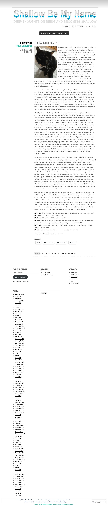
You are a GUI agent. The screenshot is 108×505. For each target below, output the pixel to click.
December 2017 (19, 366)
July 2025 (18, 296)
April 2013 (18, 470)
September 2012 (20, 484)
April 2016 (18, 400)
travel (68, 253)
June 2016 (18, 396)
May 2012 (18, 493)
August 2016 (18, 394)
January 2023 (19, 301)
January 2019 (19, 341)
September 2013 (20, 459)
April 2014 (18, 444)
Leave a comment (24, 46)
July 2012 (18, 489)
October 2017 (19, 370)
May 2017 (18, 379)
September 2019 (20, 328)
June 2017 (18, 377)
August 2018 (18, 349)
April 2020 (18, 317)
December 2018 (19, 343)
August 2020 (18, 311)
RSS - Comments (48, 275)
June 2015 (18, 417)
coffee (43, 253)
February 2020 (19, 322)
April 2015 (18, 421)
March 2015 (18, 423)
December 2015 (19, 406)
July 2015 (18, 415)
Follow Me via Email (20, 269)
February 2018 (19, 362)
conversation (49, 253)
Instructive (74, 279)
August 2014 (18, 436)
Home (94, 26)
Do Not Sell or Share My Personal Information (61, 504)
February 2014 (19, 449)
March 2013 (18, 472)
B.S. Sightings (77, 26)
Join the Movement (20, 277)
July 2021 (18, 303)
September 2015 (20, 413)
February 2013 (19, 474)
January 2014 (19, 451)
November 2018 (19, 345)
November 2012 (19, 480)
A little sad (74, 272)
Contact (66, 26)
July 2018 (18, 351)
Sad (72, 281)
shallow (63, 253)
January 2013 (19, 476)
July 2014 (18, 438)
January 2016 (19, 404)
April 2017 (18, 381)
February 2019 (19, 339)
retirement (57, 253)
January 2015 (19, 425)
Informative (27, 52)
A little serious (26, 50)
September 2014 (20, 434)
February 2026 (19, 294)
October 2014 (19, 432)
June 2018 (18, 353)
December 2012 (19, 478)
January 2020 (19, 324)
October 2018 (19, 347)
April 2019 (18, 334)
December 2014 (19, 427)
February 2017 (19, 383)
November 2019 (19, 326)
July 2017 (18, 375)
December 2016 (19, 387)
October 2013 (19, 457)
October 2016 (19, 389)
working (73, 253)
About (87, 26)
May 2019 (18, 332)
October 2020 (19, 309)
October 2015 (19, 410)
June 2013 (18, 465)
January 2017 (19, 385)
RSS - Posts (46, 272)
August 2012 (18, 487)
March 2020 (18, 320)
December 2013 (19, 453)
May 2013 (18, 468)
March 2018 (18, 360)
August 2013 (18, 461)
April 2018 (18, 358)
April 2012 (18, 495)
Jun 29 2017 (26, 43)
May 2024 (18, 298)
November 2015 (19, 408)
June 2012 (18, 491)
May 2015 (18, 419)
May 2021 (18, 305)
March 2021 (18, 307)
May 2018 (18, 356)
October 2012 (19, 482)
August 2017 (18, 372)
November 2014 (19, 430)
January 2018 (19, 364)
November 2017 (19, 368)
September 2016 (20, 391)
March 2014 (18, 446)
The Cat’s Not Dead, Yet (47, 43)
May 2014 (18, 442)
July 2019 (18, 330)
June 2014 (18, 440)
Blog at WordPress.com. (41, 504)
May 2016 (18, 398)
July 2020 (18, 313)
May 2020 (18, 315)
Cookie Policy (62, 502)
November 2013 (19, 455)
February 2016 (19, 402)
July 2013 (18, 463)
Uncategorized (75, 283)
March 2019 (18, 337)
